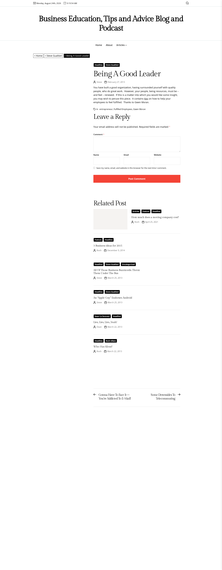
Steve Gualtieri (112, 65)
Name (96, 155)
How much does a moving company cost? (155, 217)
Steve (99, 82)
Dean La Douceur (102, 316)
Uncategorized (128, 264)
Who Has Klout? (102, 346)
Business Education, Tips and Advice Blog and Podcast (111, 23)
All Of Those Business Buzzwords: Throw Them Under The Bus (116, 272)
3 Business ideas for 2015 (107, 245)
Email (126, 155)
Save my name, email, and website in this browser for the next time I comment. (131, 168)
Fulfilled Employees (123, 109)
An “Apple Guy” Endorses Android (112, 297)
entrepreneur (106, 109)
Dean (99, 326)
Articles (120, 45)
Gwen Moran (139, 109)
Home (98, 45)
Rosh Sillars (111, 341)
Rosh (137, 222)
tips (146, 98)
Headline (99, 65)
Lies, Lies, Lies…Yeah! (105, 322)
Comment (98, 134)
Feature (145, 211)
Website (157, 155)
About (109, 45)
